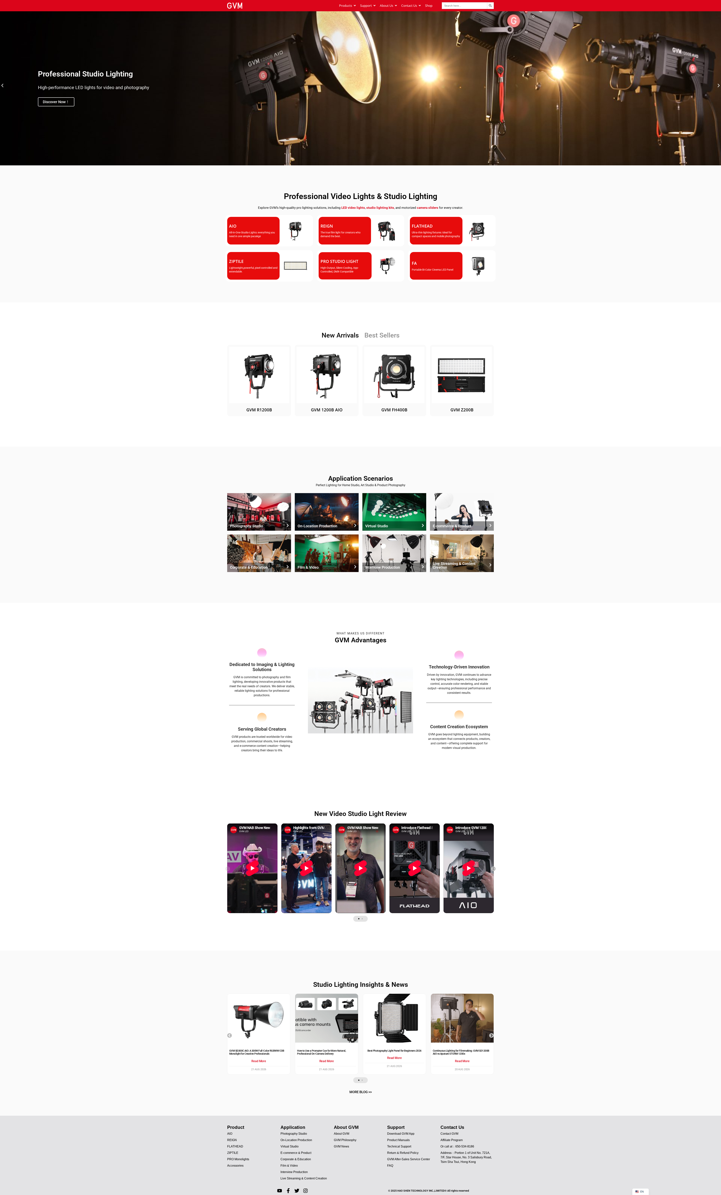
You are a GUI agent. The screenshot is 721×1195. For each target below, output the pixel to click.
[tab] (340, 336)
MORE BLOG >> (360, 1092)
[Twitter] (296, 1190)
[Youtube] (279, 1190)
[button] (2, 85)
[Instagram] (305, 1190)
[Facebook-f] (288, 1190)
